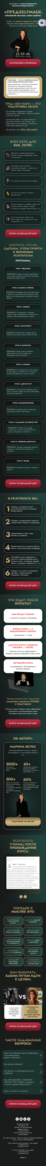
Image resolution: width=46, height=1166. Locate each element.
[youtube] (21, 1119)
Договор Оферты (23, 1134)
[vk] (17, 1119)
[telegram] (28, 1119)
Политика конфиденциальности (23, 1133)
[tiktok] (25, 1119)
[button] (23, 821)
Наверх (22, 1157)
